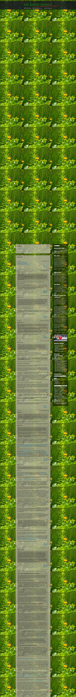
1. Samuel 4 (56, 391)
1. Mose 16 (58, 388)
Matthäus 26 (56, 402)
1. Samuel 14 (60, 391)
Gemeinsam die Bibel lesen (37, 8)
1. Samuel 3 (61, 390)
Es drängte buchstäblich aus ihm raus (24, 479)
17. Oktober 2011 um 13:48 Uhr (44, 410)
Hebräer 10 (61, 396)
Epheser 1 (61, 395)
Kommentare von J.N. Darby (24, 264)
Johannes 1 (64, 397)
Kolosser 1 (62, 400)
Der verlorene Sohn (57, 395)
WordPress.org (57, 383)
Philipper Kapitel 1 (21, 249)
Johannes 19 (57, 400)
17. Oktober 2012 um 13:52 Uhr (44, 569)
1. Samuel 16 (59, 392)
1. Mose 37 (59, 389)
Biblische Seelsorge (27, 8)
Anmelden (56, 380)
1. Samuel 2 (56, 390)
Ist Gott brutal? (59, 397)
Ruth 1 (55, 403)
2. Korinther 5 (56, 393)
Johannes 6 (55, 398)
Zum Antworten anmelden (45, 266)
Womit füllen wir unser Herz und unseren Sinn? (28, 537)
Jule (55, 357)
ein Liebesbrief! (38, 4)
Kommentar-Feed (57, 382)
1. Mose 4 (65, 387)
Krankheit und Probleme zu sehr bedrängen (27, 659)
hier (58, 260)
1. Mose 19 (62, 388)
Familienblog (57, 347)
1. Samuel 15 (56, 392)
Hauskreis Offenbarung (48, 8)
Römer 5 (58, 403)
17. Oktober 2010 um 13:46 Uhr (44, 320)
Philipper (25, 251)
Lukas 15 (56, 401)
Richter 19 (65, 402)
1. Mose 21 (55, 389)
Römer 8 (63, 403)
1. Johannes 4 (56, 387)
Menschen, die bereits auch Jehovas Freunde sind (36, 538)
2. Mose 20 (60, 394)
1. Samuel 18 (63, 392)
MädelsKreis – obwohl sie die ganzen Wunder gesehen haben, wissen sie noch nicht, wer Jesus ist (61, 361)
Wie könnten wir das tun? (30, 534)
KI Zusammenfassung (58, 359)
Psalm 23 (59, 402)
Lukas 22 (59, 401)
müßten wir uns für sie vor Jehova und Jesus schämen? (27, 539)
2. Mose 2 (60, 393)
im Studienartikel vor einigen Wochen (26, 450)
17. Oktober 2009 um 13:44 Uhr (44, 270)
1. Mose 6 (55, 388)
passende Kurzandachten (23, 263)
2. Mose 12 (56, 394)
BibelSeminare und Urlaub (59, 351)
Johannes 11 (55, 399)
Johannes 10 (64, 398)
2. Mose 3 (64, 393)
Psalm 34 (62, 402)
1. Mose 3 (61, 387)
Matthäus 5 (62, 401)
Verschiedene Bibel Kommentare (60, 348)
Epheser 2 (56, 396)
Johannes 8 (59, 398)
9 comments (32, 251)
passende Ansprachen (23, 262)
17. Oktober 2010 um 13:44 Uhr (44, 295)
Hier (54, 268)
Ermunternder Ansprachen (59, 345)
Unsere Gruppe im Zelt (58, 346)
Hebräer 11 (55, 397)
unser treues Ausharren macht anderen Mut (35, 680)
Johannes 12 (59, 399)
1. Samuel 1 (62, 389)
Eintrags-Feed (57, 381)
